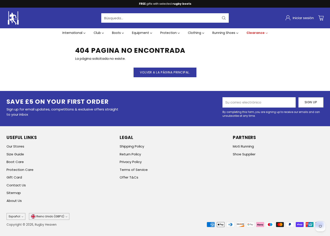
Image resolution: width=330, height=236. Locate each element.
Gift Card (14, 177)
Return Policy (130, 154)
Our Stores (15, 146)
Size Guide (15, 154)
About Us (14, 200)
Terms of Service (134, 169)
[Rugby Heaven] (13, 18)
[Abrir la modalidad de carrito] (321, 18)
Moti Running (243, 146)
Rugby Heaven (46, 225)
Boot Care (15, 161)
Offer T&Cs (129, 177)
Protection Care (20, 169)
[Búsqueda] (224, 18)
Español (14, 216)
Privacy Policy (131, 161)
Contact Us (16, 185)
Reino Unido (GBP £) (50, 216)
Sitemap (14, 192)
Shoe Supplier (244, 154)
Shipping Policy (132, 146)
